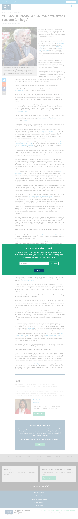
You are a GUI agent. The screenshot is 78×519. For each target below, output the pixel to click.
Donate (39, 270)
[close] (73, 246)
